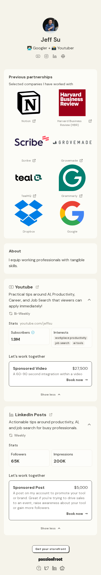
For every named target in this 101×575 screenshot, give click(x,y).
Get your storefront (50, 549)
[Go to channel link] (37, 287)
